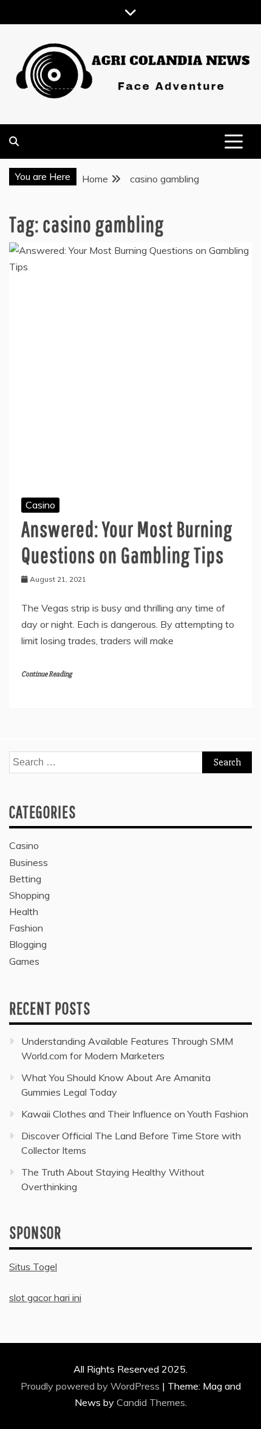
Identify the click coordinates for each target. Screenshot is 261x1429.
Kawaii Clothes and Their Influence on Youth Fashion (134, 1114)
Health (23, 911)
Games (24, 961)
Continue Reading (46, 674)
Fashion (26, 928)
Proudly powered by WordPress (91, 1386)
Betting (25, 879)
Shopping (29, 895)
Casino (40, 505)
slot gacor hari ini (45, 1297)
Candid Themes (151, 1402)
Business (28, 862)
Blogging (28, 944)
